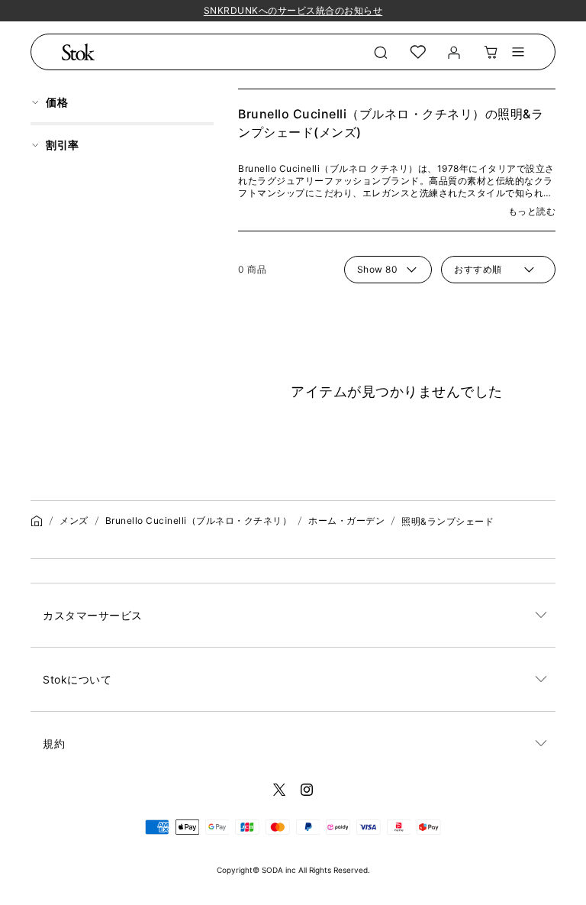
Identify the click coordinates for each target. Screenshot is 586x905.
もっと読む (531, 211)
